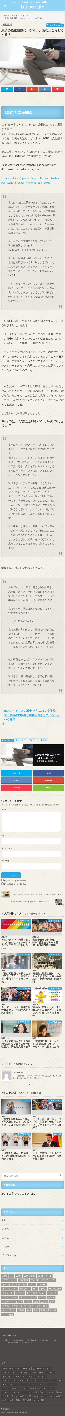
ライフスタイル (8, 740)
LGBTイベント (9, 1280)
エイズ (32, 1284)
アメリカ (50, 1280)
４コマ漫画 (7, 1314)
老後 (36, 1310)
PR (3, 1220)
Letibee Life (32, 6)
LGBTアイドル (44, 1275)
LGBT (18, 1275)
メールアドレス (7, 848)
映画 (45, 1306)
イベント (6, 1284)
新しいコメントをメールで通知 (15, 881)
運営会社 (6, 1409)
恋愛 (38, 1306)
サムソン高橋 (55, 1288)
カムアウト (22, 740)
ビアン (42, 1297)
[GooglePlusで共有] (32, 89)
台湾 (52, 1301)
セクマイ (20, 1293)
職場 (43, 1310)
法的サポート (8, 1310)
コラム (5, 1237)
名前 (3, 836)
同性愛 (14, 1306)
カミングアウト (9, 1288)
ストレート (7, 1293)
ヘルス (51, 1297)
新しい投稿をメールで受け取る (15, 884)
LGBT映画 (23, 1280)
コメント (4, 809)
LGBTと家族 (29, 1275)
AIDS (4, 1275)
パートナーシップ (28, 1297)
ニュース (7, 1246)
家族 (45, 740)
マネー (5, 1301)
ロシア (28, 1301)
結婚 (29, 1310)
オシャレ (42, 1284)
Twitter (32, 1084)
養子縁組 (51, 1310)
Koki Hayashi (17, 1072)
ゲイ (35, 1288)
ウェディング (20, 1284)
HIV (11, 1275)
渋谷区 (21, 1310)
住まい (44, 1301)
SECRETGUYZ (37, 1280)
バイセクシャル (9, 1297)
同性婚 (5, 1306)
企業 (36, 1301)
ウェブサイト (6, 861)
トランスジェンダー (36, 1293)
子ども (35, 740)
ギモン (5, 1229)
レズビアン (16, 1301)
